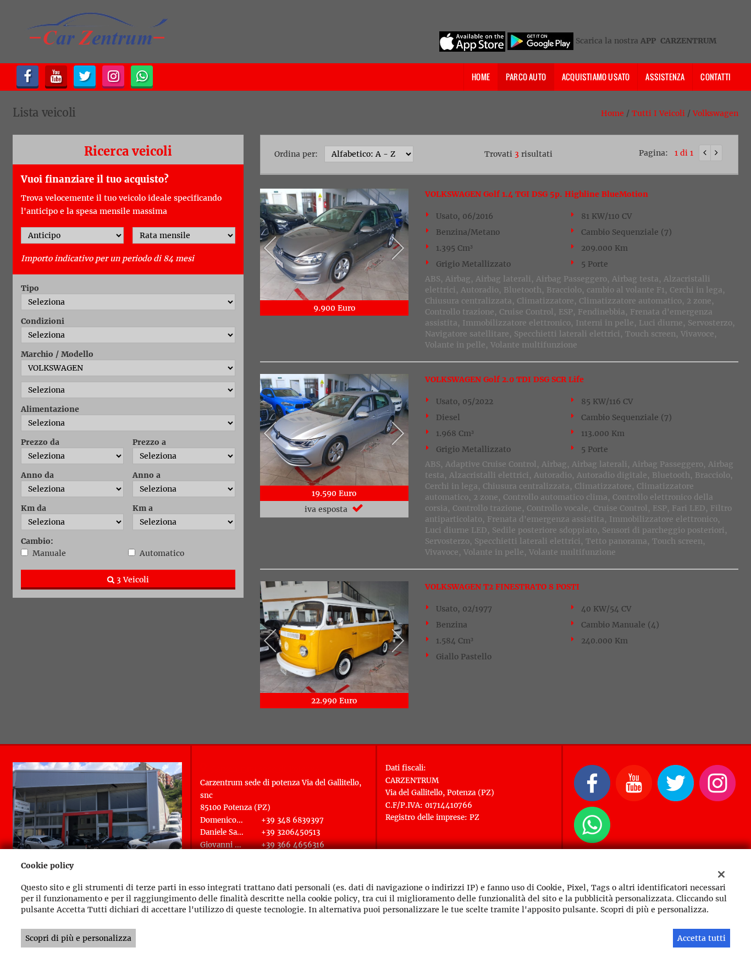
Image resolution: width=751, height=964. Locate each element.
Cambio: (37, 541)
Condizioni (42, 321)
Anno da (37, 475)
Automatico (161, 553)
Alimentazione (50, 409)
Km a (142, 508)
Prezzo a (149, 442)
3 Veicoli (131, 580)
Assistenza (664, 76)
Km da (33, 508)
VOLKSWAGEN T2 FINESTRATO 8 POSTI (502, 587)
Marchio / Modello (57, 354)
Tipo (30, 288)
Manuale (49, 553)
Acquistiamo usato (595, 76)
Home (481, 76)
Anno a (146, 475)
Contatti (715, 76)
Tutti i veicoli (658, 113)
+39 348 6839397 (292, 820)
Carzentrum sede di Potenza (265, 769)
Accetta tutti (701, 938)
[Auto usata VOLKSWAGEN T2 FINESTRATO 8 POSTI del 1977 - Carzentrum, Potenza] (334, 637)
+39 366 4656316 (292, 845)
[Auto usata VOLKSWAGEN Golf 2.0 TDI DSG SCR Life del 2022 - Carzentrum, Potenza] (334, 430)
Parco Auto (526, 76)
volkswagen (715, 113)
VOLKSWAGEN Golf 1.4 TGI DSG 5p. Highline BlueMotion (536, 194)
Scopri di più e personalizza (78, 938)
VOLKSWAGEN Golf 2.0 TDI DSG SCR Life (504, 379)
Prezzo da (40, 442)
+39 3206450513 (290, 832)
